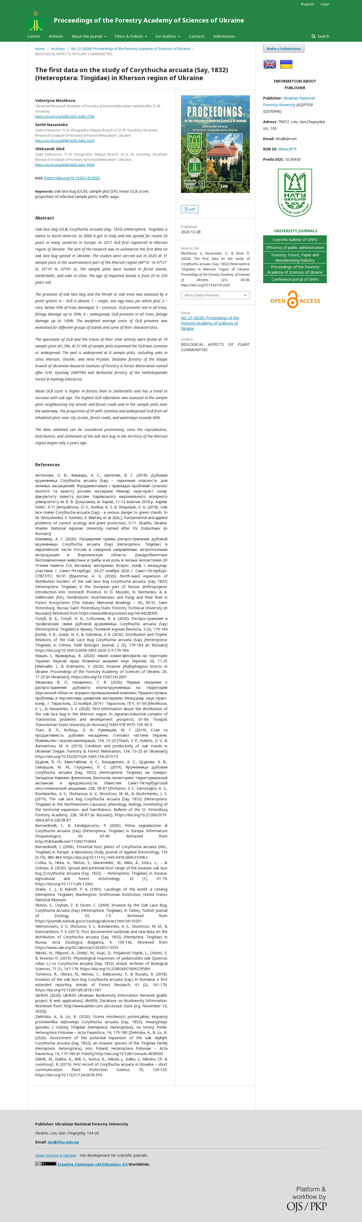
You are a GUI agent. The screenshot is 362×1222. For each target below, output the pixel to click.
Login (325, 4)
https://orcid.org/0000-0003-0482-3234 (64, 141)
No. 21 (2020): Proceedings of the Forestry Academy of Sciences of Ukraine (130, 48)
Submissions (224, 36)
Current (33, 36)
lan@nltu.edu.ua (63, 1142)
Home (40, 48)
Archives (56, 36)
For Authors (166, 36)
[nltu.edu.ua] (295, 217)
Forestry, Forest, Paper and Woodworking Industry (295, 257)
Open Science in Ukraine (55, 1155)
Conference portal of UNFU (295, 279)
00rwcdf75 (288, 149)
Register (308, 4)
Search (323, 36)
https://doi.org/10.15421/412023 (72, 177)
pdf (191, 209)
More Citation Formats (202, 295)
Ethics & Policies (129, 36)
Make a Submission (284, 48)
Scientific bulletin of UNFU (295, 239)
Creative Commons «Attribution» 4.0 (92, 1164)
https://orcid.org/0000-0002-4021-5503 (64, 164)
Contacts (197, 36)
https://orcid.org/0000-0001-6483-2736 (64, 116)
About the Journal (87, 36)
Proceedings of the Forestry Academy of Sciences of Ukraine (149, 20)
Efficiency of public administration (295, 247)
